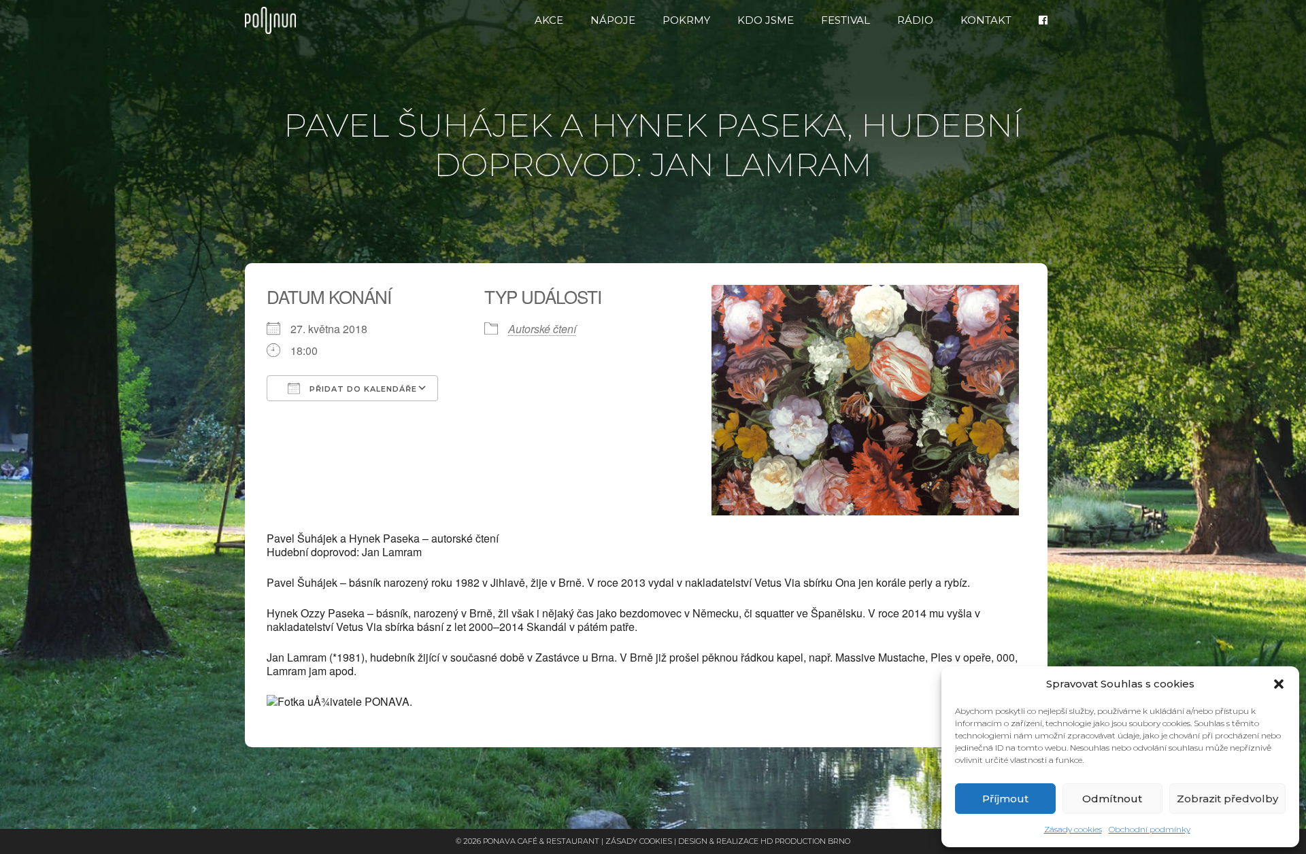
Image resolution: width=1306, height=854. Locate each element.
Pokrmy (686, 20)
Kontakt (985, 20)
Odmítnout (1112, 798)
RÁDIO (915, 20)
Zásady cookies (1073, 829)
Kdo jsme (765, 20)
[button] (1279, 684)
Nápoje (612, 20)
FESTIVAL (845, 20)
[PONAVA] (274, 20)
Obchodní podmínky (1149, 829)
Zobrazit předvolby (1227, 798)
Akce (549, 20)
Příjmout (1005, 798)
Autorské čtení (542, 329)
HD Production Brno (805, 841)
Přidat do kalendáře (362, 389)
